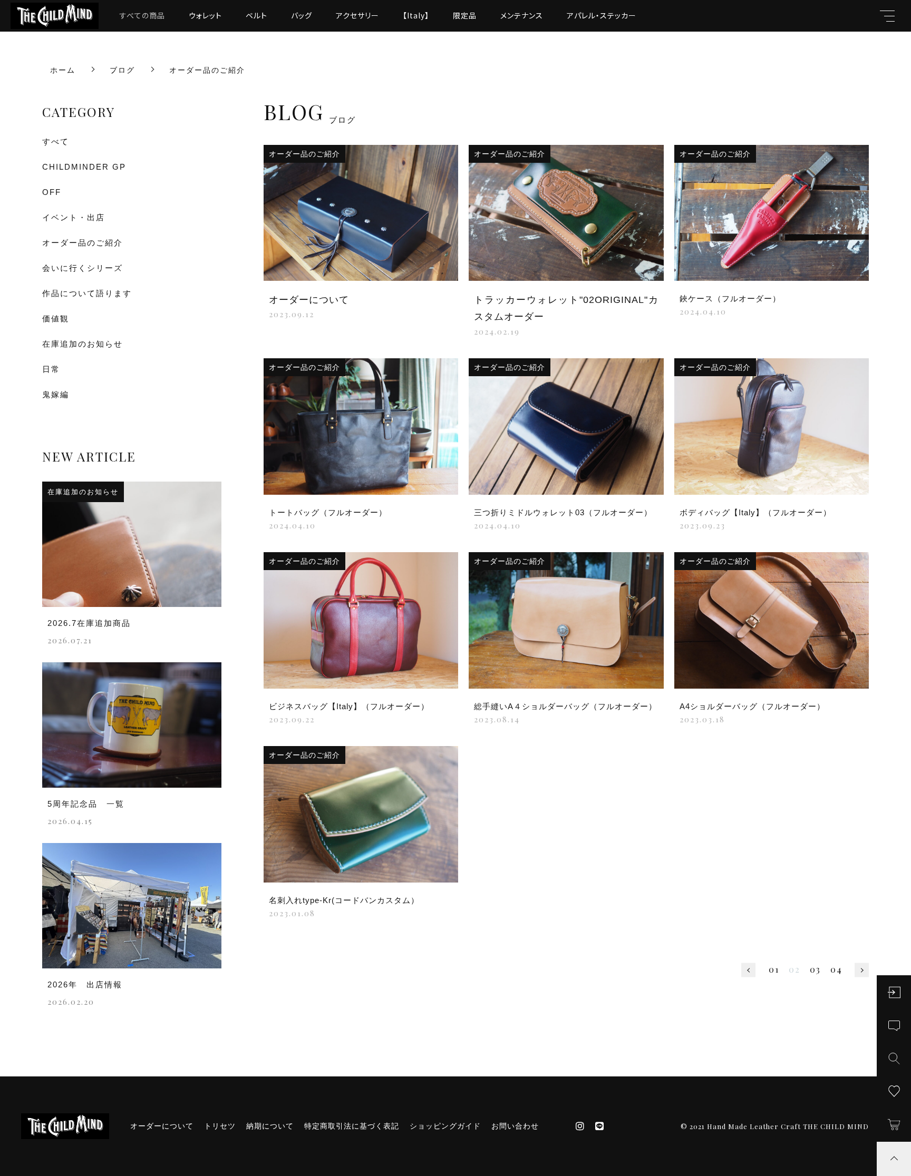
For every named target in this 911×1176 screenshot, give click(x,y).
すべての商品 (142, 15)
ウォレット (205, 15)
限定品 (465, 15)
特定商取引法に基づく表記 (351, 1126)
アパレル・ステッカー (601, 15)
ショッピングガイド (445, 1126)
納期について (270, 1126)
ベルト (256, 15)
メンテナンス (521, 15)
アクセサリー (357, 15)
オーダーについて (161, 1126)
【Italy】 (416, 15)
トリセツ (220, 1126)
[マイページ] (894, 992)
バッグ (301, 15)
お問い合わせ (515, 1126)
